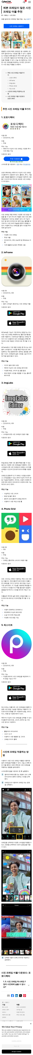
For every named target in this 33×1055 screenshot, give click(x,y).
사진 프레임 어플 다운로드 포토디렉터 (16, 97)
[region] (16, 1038)
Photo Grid (13, 86)
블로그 (6, 15)
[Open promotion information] (24, 2)
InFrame (12, 80)
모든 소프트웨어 (21, 1007)
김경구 (28, 19)
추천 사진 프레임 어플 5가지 (16, 74)
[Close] (31, 1024)
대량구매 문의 (20, 1012)
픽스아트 (12, 89)
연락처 (4, 1017)
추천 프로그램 (20, 1014)
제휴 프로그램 (6, 1014)
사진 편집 (12, 15)
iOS (18, 164)
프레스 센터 (5, 1009)
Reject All (16, 1046)
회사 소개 (5, 1007)
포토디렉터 (13, 78)
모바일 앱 (19, 1009)
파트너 (4, 1012)
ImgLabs (12, 83)
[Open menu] (29, 2)
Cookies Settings (16, 1041)
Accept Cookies (16, 1051)
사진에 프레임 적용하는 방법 (16, 92)
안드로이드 (26, 164)
